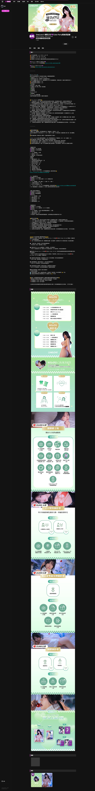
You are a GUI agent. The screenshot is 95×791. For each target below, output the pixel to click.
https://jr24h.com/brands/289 (52, 63)
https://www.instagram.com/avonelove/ (45, 67)
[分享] (75, 37)
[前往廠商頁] (32, 36)
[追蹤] (73, 37)
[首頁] (8, 1)
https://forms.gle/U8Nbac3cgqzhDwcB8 (39, 172)
